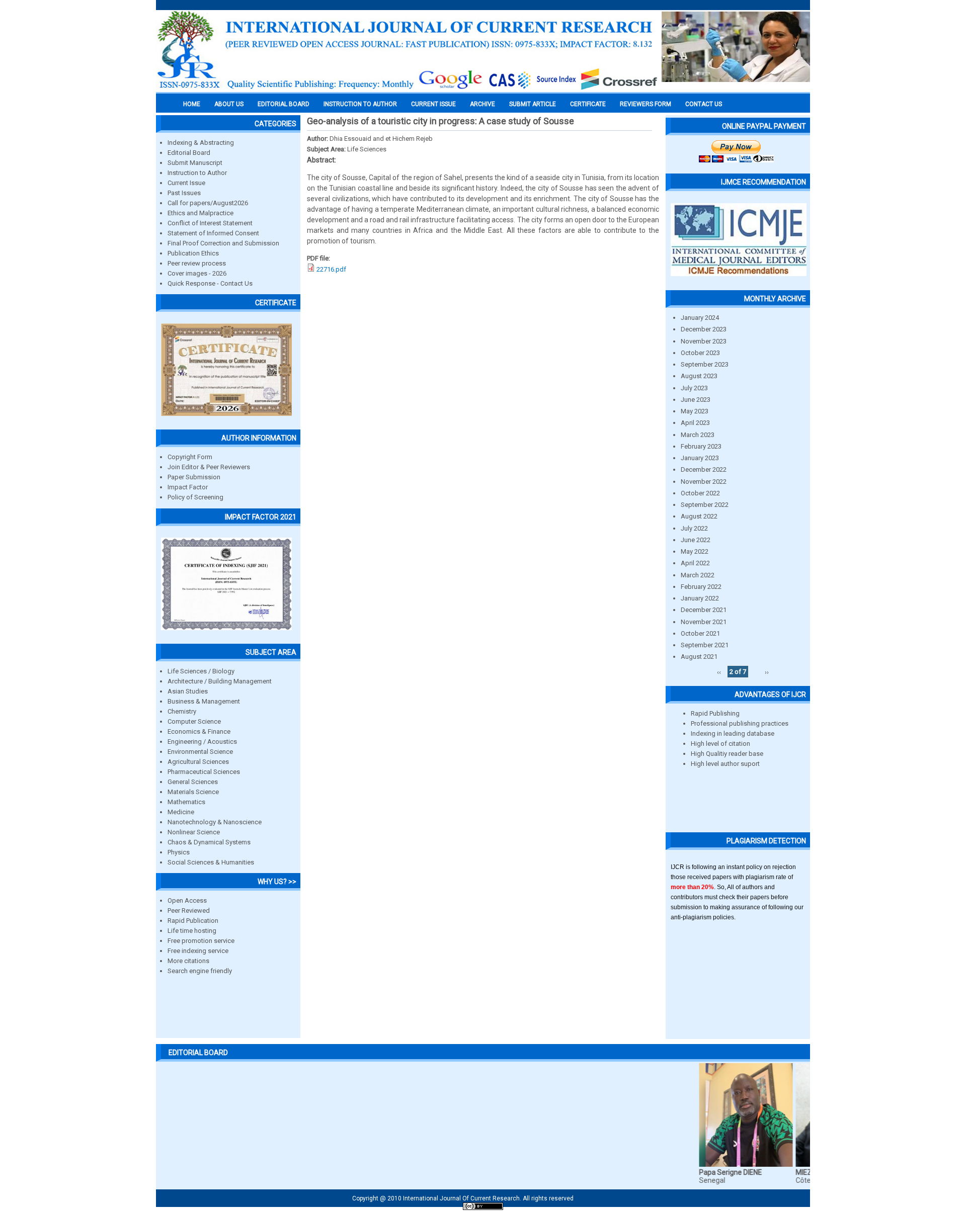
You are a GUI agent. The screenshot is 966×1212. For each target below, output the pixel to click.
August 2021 (699, 656)
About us (229, 104)
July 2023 (694, 388)
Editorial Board (189, 152)
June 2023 (695, 399)
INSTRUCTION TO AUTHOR (360, 104)
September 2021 (705, 645)
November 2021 (704, 622)
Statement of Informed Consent (213, 233)
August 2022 (699, 516)
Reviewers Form (645, 104)
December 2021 (704, 610)
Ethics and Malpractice (200, 213)
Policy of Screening (195, 497)
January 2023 (700, 458)
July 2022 (694, 528)
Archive (482, 104)
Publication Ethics (193, 253)
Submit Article (532, 104)
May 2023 (694, 411)
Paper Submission (194, 477)
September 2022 (705, 504)
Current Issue (433, 104)
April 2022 (695, 563)
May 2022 (694, 551)
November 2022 (704, 481)
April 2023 (695, 422)
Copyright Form (190, 457)
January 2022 (700, 598)
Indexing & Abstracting (201, 142)
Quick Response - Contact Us (210, 283)
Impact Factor (188, 487)
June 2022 (695, 540)
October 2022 (700, 493)
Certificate (588, 104)
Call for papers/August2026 (208, 203)
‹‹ (719, 671)
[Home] (407, 89)
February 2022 (701, 586)
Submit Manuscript (195, 162)
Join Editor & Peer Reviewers (209, 467)
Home (191, 104)
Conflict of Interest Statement (210, 223)
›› (767, 671)
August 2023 (699, 376)
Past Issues (184, 193)
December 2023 (704, 329)
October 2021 (700, 633)
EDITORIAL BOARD (283, 104)
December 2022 (704, 469)
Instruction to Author (197, 173)
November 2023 (704, 341)
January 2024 (700, 317)
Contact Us (703, 104)
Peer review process (197, 263)
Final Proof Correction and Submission (223, 243)
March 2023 (697, 435)
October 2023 (700, 353)
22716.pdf (331, 269)
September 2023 (705, 364)
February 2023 (701, 446)
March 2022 (697, 575)
